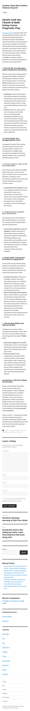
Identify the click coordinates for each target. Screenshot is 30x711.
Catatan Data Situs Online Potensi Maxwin (14, 6)
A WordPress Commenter (10, 601)
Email (4, 482)
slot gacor (14, 432)
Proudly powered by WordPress (10, 708)
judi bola (5, 674)
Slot (3, 685)
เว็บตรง (4, 656)
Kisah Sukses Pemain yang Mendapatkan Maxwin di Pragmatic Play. (15, 586)
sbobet (7, 432)
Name (4, 475)
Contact (5, 701)
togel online (6, 661)
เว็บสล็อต (4, 652)
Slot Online (5, 697)
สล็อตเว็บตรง (6, 647)
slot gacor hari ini (7, 33)
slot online (19, 432)
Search (4, 549)
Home (4, 682)
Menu (5, 12)
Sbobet (4, 693)
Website (5, 490)
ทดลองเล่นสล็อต (7, 616)
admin (6, 430)
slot (10, 432)
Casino (4, 689)
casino (22, 430)
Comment (6, 451)
